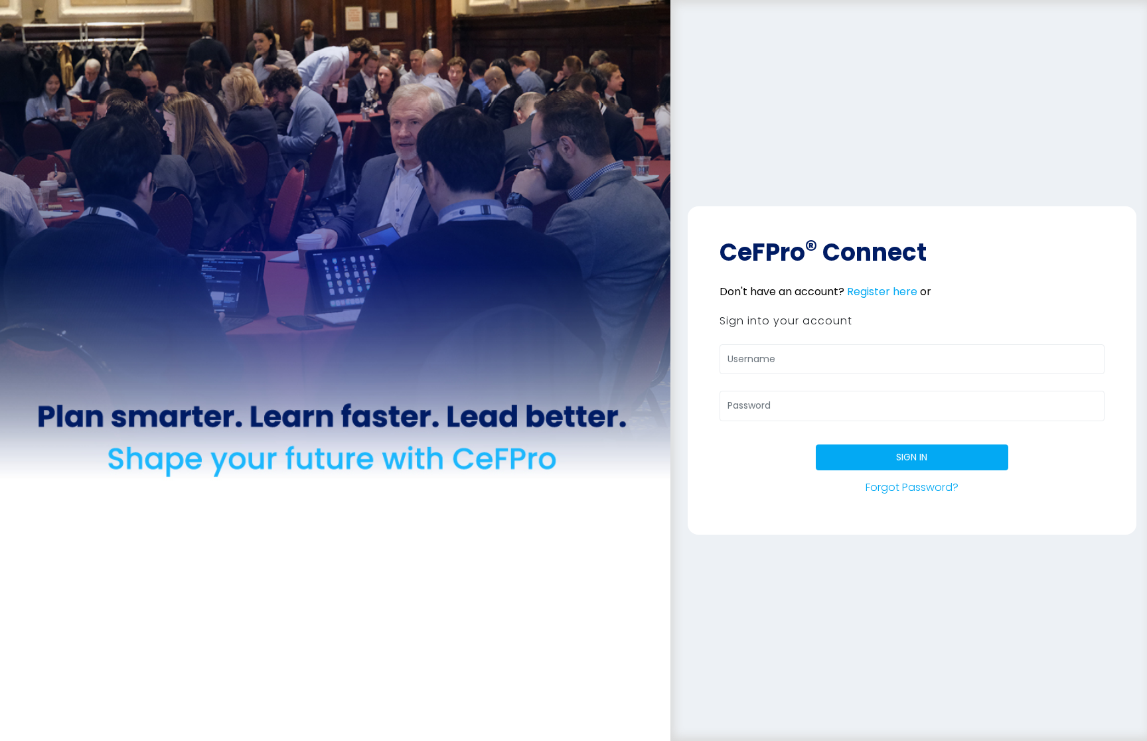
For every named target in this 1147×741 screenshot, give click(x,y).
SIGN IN (911, 457)
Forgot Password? (912, 487)
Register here (882, 291)
